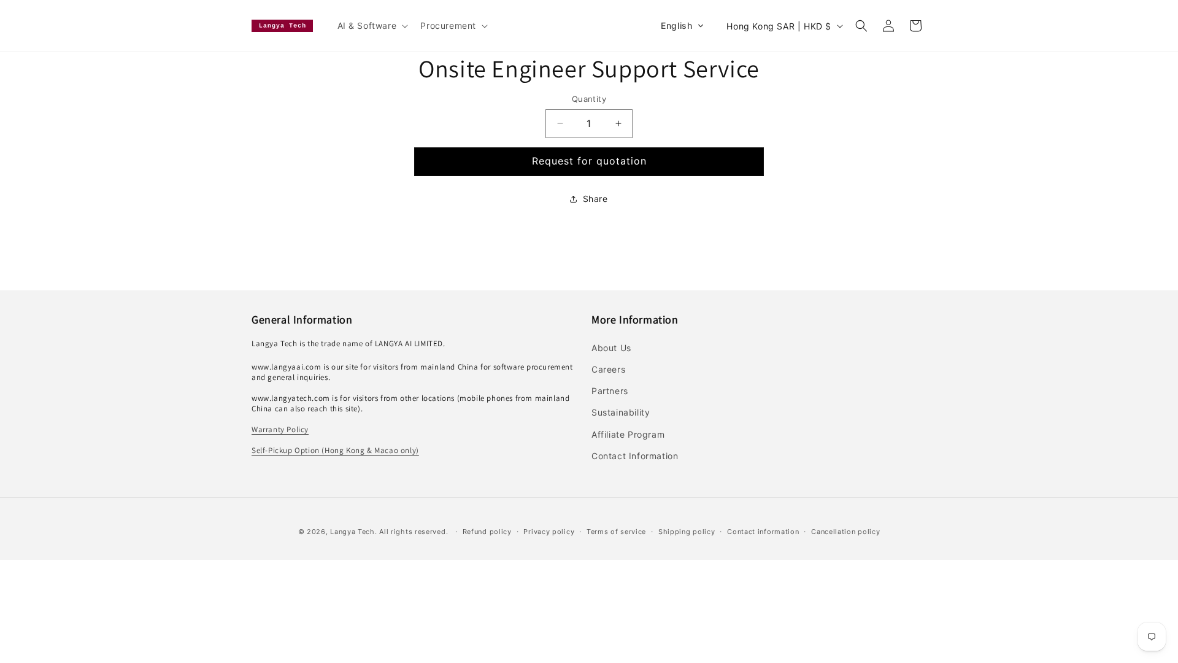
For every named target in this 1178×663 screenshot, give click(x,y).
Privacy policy (548, 531)
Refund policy (487, 531)
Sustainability (620, 412)
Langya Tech (352, 531)
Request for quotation (589, 161)
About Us (611, 348)
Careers (608, 369)
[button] (372, 26)
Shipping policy (686, 531)
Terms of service (616, 531)
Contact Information (634, 456)
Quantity (589, 99)
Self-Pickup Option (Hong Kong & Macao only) (335, 450)
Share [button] (595, 198)
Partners (609, 391)
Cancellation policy (845, 531)
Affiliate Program (627, 434)
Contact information (763, 531)
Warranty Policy (280, 429)
